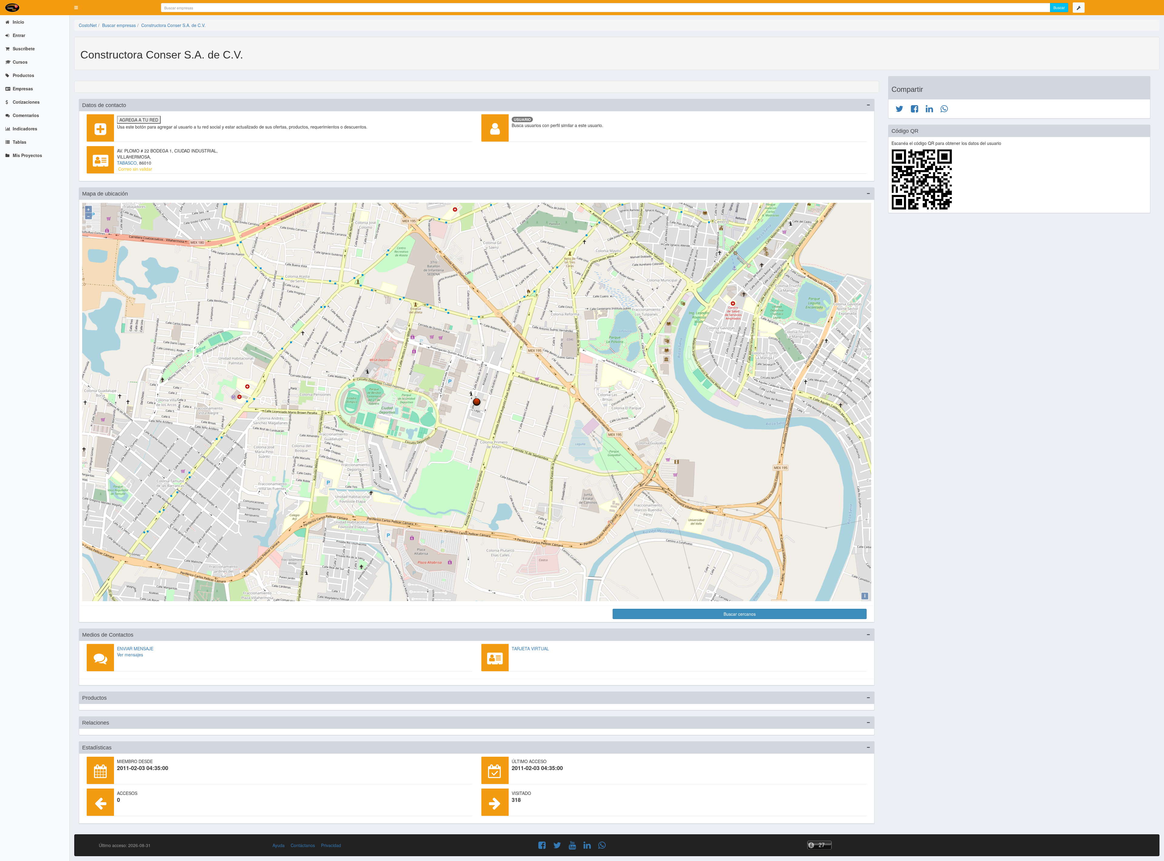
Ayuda (279, 845)
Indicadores (24, 129)
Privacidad (331, 845)
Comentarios (25, 115)
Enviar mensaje (135, 648)
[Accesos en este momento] (844, 845)
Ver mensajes (130, 655)
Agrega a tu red (138, 120)
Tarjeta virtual (530, 648)
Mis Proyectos (27, 155)
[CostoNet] (35, 7)
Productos (23, 75)
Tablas (19, 142)
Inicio (18, 22)
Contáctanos (303, 845)
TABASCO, (128, 163)
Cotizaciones (26, 102)
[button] (76, 7)
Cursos (20, 62)
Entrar (18, 35)
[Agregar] (100, 128)
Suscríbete (23, 48)
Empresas (22, 88)
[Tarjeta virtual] (495, 657)
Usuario (522, 119)
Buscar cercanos (740, 614)
